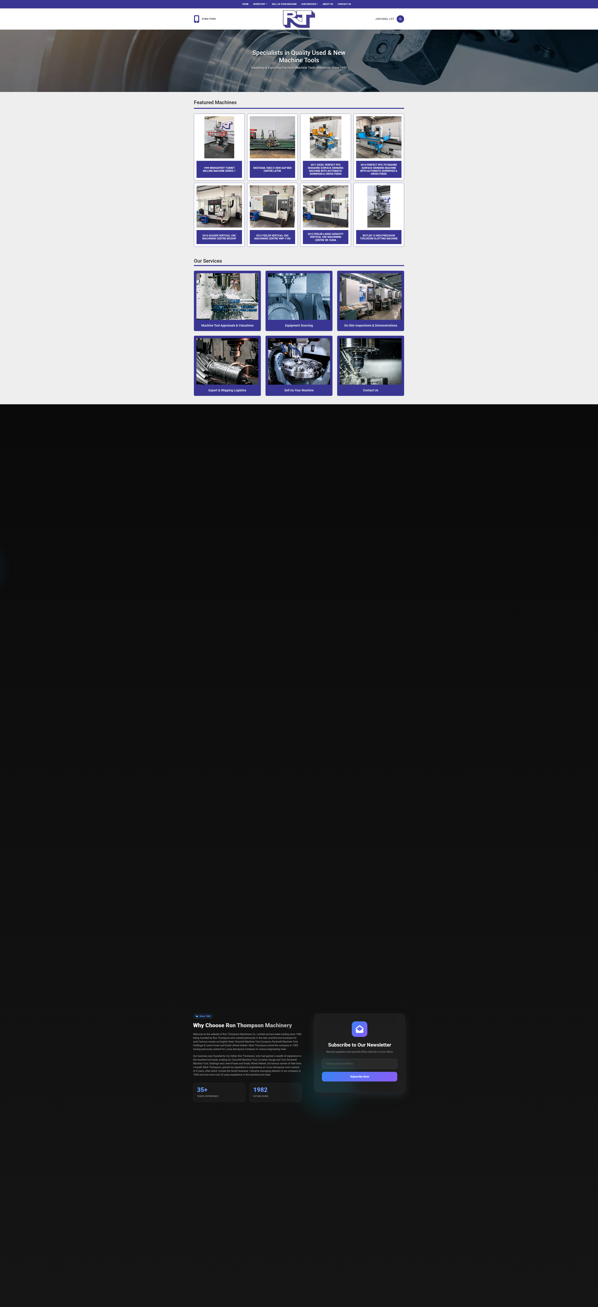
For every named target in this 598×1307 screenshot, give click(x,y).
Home (245, 4)
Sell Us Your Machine (284, 4)
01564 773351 (209, 19)
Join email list (384, 18)
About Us (328, 4)
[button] (260, 4)
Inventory (259, 4)
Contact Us (344, 4)
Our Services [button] (308, 4)
